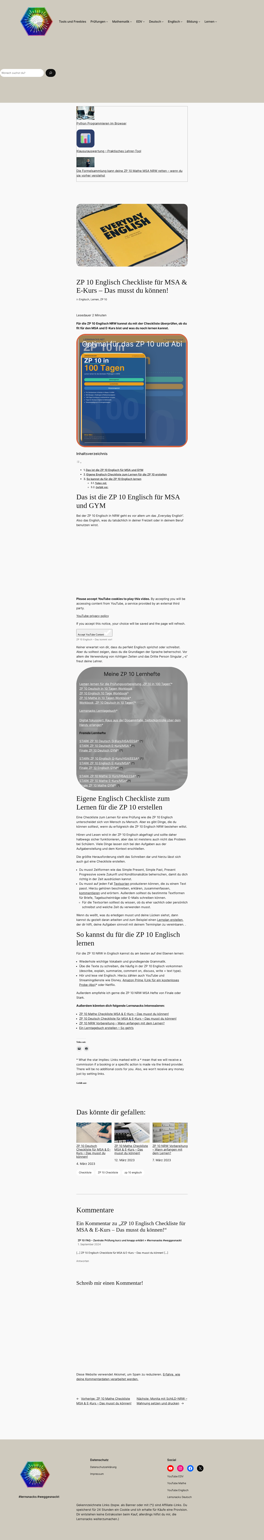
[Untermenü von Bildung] (199, 21)
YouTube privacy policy (92, 616)
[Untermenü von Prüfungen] (107, 21)
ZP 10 (103, 299)
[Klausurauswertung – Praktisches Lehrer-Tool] (85, 139)
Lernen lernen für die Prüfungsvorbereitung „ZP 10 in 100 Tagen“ (125, 684)
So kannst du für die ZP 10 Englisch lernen (114, 479)
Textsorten (121, 883)
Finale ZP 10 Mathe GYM (96, 785)
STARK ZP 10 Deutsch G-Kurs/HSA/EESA (108, 741)
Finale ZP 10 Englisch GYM (98, 768)
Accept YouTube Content (91, 634)
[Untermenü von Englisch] (181, 21)
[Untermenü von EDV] (144, 21)
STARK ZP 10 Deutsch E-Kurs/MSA (104, 746)
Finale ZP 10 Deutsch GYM (98, 750)
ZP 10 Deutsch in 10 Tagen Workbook (105, 688)
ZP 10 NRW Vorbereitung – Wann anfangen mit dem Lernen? (122, 1023)
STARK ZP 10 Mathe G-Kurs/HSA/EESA (106, 776)
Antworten (82, 1260)
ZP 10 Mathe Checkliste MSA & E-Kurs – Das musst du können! (124, 1014)
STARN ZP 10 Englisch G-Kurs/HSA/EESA (108, 758)
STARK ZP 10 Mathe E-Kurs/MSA (102, 781)
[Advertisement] (161, 73)
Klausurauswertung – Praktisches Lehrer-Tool (109, 151)
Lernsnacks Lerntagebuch (97, 711)
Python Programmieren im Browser (101, 123)
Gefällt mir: (102, 487)
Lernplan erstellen (170, 920)
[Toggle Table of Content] (79, 462)
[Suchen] (51, 73)
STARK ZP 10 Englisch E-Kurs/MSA (104, 763)
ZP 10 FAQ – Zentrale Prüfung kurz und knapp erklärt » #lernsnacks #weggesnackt (130, 1240)
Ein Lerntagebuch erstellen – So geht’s (106, 1028)
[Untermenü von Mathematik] (131, 21)
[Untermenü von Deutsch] (163, 21)
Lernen (95, 299)
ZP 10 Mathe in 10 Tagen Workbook (104, 698)
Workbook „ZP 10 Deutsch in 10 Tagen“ (106, 702)
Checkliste (85, 1172)
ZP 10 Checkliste (108, 1172)
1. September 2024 (89, 1244)
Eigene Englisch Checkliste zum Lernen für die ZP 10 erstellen (126, 474)
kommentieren (89, 893)
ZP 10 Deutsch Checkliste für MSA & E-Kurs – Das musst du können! (128, 1018)
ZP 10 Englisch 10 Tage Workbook (103, 693)
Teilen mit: (101, 483)
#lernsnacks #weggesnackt (39, 1497)
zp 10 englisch (133, 1172)
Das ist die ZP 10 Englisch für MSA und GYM (114, 470)
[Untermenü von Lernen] (216, 21)
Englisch (84, 299)
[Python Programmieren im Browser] (85, 113)
